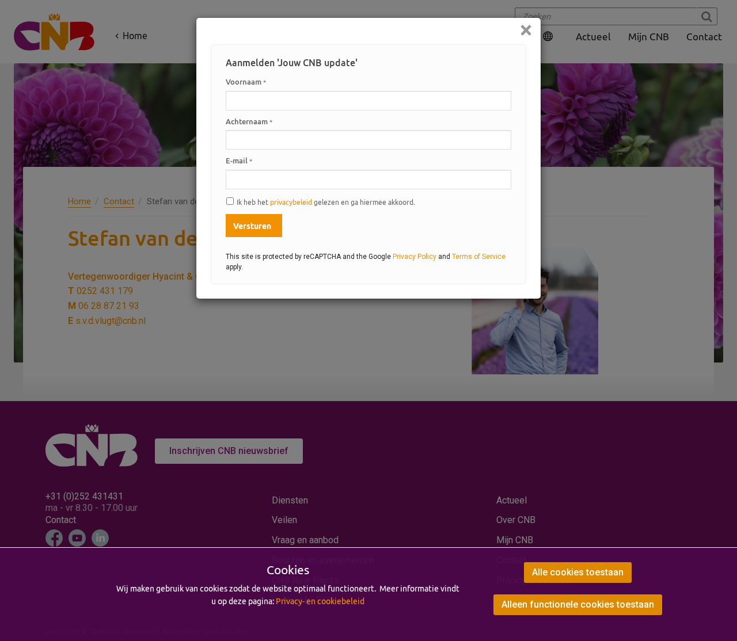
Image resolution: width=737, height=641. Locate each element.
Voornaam (246, 82)
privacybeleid (291, 202)
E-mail (239, 161)
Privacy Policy (414, 257)
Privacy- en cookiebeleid (320, 601)
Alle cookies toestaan (578, 572)
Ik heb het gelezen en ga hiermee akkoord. (326, 202)
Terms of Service (479, 257)
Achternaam (249, 121)
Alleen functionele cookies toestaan (578, 604)
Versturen (252, 226)
